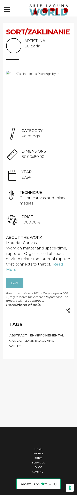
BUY (14, 283)
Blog (38, 467)
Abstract (18, 335)
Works (38, 453)
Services (38, 462)
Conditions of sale (23, 305)
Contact (38, 471)
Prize (38, 458)
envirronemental (47, 335)
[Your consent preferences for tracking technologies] (70, 488)
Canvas (16, 341)
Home (38, 449)
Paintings (31, 136)
